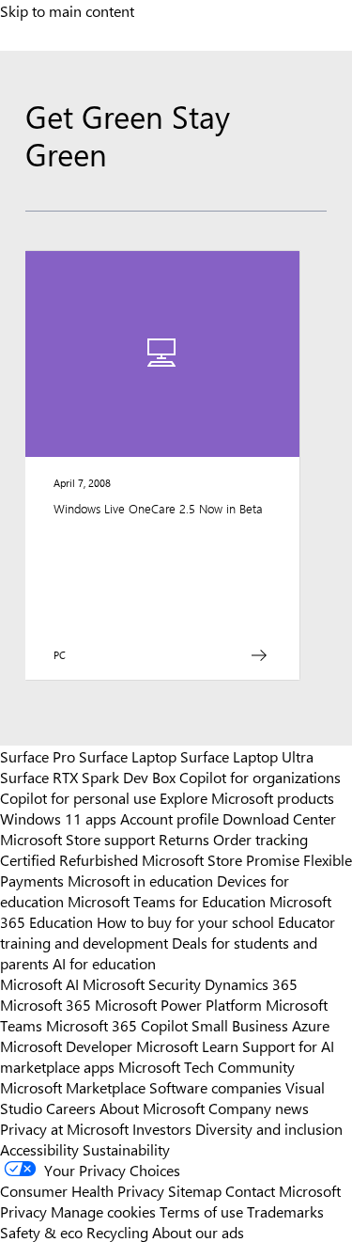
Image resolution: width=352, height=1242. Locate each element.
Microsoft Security (142, 983)
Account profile (169, 818)
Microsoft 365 (45, 1004)
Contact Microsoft (283, 1190)
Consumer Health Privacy (82, 1190)
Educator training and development (167, 931)
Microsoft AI (39, 983)
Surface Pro (37, 756)
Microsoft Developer (66, 1045)
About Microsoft (152, 1107)
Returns (184, 838)
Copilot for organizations (260, 776)
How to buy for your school (185, 921)
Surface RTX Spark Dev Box (88, 776)
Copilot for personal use (78, 797)
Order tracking (260, 838)
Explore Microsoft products (247, 797)
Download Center (279, 818)
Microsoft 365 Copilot (117, 1024)
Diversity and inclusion (269, 1128)
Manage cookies (103, 1211)
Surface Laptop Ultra (247, 756)
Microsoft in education (140, 880)
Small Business (239, 1024)
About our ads (198, 1231)
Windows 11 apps (58, 818)
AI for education (104, 962)
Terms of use (201, 1211)
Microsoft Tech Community (206, 1066)
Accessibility (39, 1149)
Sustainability (126, 1149)
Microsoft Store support (77, 838)
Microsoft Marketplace (72, 1087)
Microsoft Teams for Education (167, 900)
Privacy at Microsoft (64, 1128)
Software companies (215, 1087)
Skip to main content (67, 10)
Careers (71, 1107)
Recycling (117, 1231)
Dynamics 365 (251, 983)
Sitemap (195, 1190)
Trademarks (285, 1211)
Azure (310, 1024)
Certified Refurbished (69, 859)
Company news (258, 1107)
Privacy (25, 1211)
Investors (161, 1128)
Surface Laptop (127, 756)
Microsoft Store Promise (220, 859)
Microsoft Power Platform (178, 1004)
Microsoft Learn (187, 1045)
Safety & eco (41, 1231)
